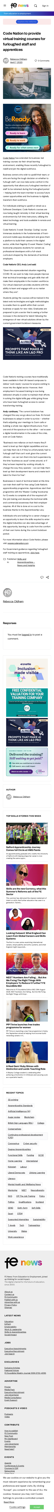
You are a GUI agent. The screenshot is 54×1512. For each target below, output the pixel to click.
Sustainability (39, 1219)
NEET (24, 1190)
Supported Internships (18, 1219)
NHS (10, 1196)
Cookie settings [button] (17, 1507)
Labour (23, 1166)
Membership (10, 1446)
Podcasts (8, 1414)
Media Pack (9, 1389)
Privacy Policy (10, 1305)
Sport (10, 1213)
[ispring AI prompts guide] (27, 358)
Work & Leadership (13, 1329)
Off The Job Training (25, 1196)
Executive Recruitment (14, 1351)
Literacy (11, 1178)
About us (8, 1291)
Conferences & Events (14, 1465)
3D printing (13, 1099)
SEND (10, 1207)
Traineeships (34, 1225)
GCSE (41, 1155)
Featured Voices (11, 1370)
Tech (22, 1225)
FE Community (11, 1297)
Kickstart (12, 1166)
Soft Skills (36, 1207)
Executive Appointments (15, 1348)
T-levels (11, 1225)
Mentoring (12, 1190)
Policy (42, 1196)
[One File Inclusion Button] (27, 672)
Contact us (9, 1294)
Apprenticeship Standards (20, 1105)
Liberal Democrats (16, 1172)
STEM (19, 1213)
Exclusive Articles (12, 1368)
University (12, 1231)
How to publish (11, 1430)
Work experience (16, 1237)
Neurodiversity (37, 1190)
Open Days (9, 1473)
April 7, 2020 (16, 62)
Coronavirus (13, 1143)
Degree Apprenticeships (19, 1149)
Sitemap (8, 1307)
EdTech (7, 1324)
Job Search (9, 1354)
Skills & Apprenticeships (15, 1332)
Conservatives (14, 1128)
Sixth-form (22, 1207)
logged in (27, 634)
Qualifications (25, 1202)
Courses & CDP (11, 1468)
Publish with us (11, 1299)
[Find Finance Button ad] (27, 761)
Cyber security (30, 1143)
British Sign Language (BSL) (20, 1123)
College (40, 1123)
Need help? (9, 1449)
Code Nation (9, 158)
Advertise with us (12, 1302)
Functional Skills (15, 1155)
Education (8, 1321)
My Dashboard (11, 1438)
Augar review (14, 1117)
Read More (9, 1502)
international (32, 1161)
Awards (7, 1463)
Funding (30, 1155)
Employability (10, 1326)
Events (7, 1441)
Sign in (45, 5)
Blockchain (29, 1117)
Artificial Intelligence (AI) (19, 1111)
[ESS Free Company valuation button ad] (27, 702)
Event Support (10, 1400)
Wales (24, 1231)
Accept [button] (37, 1507)
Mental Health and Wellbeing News (24, 1184)
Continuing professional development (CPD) (25, 1136)
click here (34, 552)
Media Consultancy (12, 1397)
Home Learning (15, 1161)
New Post (8, 1436)
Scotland (40, 1202)
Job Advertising (11, 1395)
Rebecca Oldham (18, 59)
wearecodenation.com (18, 543)
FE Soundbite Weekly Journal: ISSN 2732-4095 (25, 1373)
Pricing (7, 1387)
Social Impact (10, 1334)
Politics (11, 1202)
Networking (9, 1471)
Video (7, 1416)
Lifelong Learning (37, 1172)
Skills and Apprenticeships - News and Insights (26, 562)
